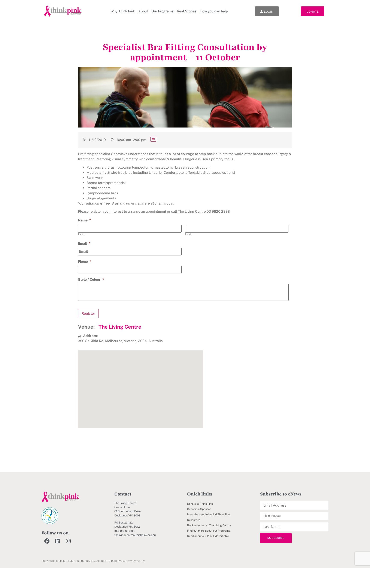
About (143, 11)
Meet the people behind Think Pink (208, 514)
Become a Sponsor (199, 509)
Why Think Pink (122, 11)
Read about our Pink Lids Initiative (208, 536)
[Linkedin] (57, 541)
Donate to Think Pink (200, 503)
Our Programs (162, 11)
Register (88, 313)
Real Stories (186, 11)
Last (188, 234)
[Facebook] (47, 541)
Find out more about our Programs (208, 530)
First (81, 234)
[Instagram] (68, 541)
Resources (193, 520)
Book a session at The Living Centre (209, 525)
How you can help (214, 11)
